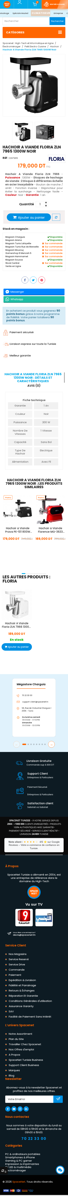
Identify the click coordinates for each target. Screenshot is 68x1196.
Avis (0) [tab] (34, 385)
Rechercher (57, 21)
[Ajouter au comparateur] (56, 217)
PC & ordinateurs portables (22, 1154)
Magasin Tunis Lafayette (18, 243)
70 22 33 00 (34, 1138)
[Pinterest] (41, 279)
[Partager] (24, 279)
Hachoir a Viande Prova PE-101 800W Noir (17, 530)
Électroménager (15, 1170)
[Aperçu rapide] (22, 509)
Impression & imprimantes (22, 1164)
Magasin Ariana (13, 240)
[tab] (34, 377)
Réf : (5, 158)
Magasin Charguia (15, 236)
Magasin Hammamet (16, 256)
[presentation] (3, 569)
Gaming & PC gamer (18, 1160)
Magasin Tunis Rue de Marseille (22, 246)
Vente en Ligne (13, 266)
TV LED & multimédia (18, 1167)
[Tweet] (33, 279)
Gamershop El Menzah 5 (18, 253)
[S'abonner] (58, 1099)
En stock (17, 546)
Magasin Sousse (14, 259)
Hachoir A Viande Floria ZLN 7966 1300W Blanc (17, 625)
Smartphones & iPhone (20, 1157)
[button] (23, 573)
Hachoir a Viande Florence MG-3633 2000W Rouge (50, 530)
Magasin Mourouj (14, 249)
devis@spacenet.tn (24, 934)
